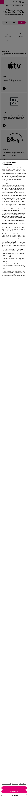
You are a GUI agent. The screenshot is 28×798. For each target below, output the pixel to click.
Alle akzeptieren (14, 788)
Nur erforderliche (14, 791)
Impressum (15, 784)
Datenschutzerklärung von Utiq (13, 276)
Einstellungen (15, 795)
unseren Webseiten (11, 219)
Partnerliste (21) (22, 784)
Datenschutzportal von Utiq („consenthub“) (13, 273)
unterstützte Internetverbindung (13, 220)
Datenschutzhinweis (6, 784)
